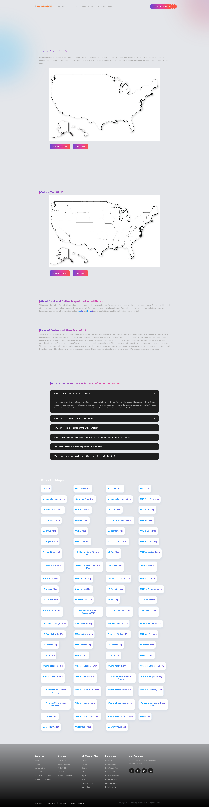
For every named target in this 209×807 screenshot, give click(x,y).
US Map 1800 (81, 655)
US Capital (145, 716)
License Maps (39, 772)
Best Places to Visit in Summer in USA (88, 611)
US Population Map (148, 541)
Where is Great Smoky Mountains (56, 704)
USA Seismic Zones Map (119, 578)
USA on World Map (51, 520)
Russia (84, 779)
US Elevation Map (116, 589)
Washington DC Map (52, 610)
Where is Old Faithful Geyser (121, 716)
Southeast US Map (148, 610)
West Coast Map (147, 565)
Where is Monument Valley (87, 690)
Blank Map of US (115, 488)
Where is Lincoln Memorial (119, 690)
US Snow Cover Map (117, 727)
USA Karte (145, 488)
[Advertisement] (105, 28)
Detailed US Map (82, 488)
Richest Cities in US (51, 552)
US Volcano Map (50, 645)
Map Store (62, 760)
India (110, 6)
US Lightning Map (83, 727)
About (37, 760)
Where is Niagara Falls (53, 666)
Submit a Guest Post (65, 776)
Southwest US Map (83, 624)
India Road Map (111, 772)
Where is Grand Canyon (86, 666)
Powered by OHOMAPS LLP (45, 779)
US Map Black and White (151, 589)
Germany (85, 768)
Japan (84, 776)
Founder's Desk (40, 768)
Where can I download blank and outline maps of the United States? (84, 456)
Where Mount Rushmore (119, 666)
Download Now (60, 146)
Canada (84, 760)
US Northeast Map (83, 600)
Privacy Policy (40, 803)
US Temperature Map (52, 565)
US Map (46, 488)
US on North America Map (119, 610)
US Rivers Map (114, 510)
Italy (83, 772)
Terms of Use (51, 803)
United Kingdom (87, 783)
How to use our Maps (43, 776)
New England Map (83, 645)
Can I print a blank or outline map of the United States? (78, 447)
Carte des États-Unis (84, 499)
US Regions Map (82, 510)
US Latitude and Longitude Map (88, 566)
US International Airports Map (88, 553)
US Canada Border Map (53, 634)
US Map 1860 (49, 655)
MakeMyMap (62, 768)
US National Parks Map (53, 510)
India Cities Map (111, 787)
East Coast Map (115, 565)
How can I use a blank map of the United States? (76, 428)
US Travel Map (49, 531)
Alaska (80, 311)
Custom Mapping (64, 764)
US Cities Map (81, 520)
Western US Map (50, 578)
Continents (74, 6)
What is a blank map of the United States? (73, 393)
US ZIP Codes (63, 772)
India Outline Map (111, 768)
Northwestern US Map (118, 624)
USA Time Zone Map (149, 499)
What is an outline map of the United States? (74, 418)
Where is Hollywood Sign (151, 676)
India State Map (110, 764)
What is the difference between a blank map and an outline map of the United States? (92, 437)
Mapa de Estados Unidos (54, 499)
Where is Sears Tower (85, 703)
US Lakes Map (146, 655)
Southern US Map (83, 589)
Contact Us (81, 803)
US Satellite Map (115, 645)
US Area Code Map (84, 634)
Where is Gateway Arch (151, 690)
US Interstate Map (83, 578)
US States (101, 6)
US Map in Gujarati (51, 727)
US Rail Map (80, 531)
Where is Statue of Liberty (152, 666)
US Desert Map (147, 645)
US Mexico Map (50, 589)
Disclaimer (71, 803)
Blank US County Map (117, 541)
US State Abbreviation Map (120, 520)
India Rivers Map (111, 779)
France (84, 764)
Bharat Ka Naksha (111, 783)
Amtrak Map (113, 600)
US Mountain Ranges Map (54, 624)
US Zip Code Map (148, 531)
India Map (108, 760)
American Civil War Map (118, 634)
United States (87, 6)
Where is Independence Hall (120, 703)
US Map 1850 (114, 655)
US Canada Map (147, 578)
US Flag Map (113, 552)
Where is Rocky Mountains (87, 716)
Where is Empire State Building (56, 691)
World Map (61, 6)
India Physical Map (112, 776)
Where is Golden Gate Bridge (121, 677)
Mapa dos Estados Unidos (119, 499)
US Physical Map (50, 541)
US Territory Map (115, 531)
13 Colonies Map (147, 600)
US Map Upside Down (150, 552)
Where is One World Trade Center (153, 704)
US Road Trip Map (148, 634)
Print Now (80, 146)
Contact (37, 764)
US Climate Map (50, 716)
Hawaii (90, 311)
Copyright (62, 803)
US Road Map (146, 520)
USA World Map (147, 510)
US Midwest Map (50, 600)
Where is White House (53, 676)
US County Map (82, 541)
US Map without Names (150, 624)
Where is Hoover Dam (85, 676)
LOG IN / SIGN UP (160, 6)
